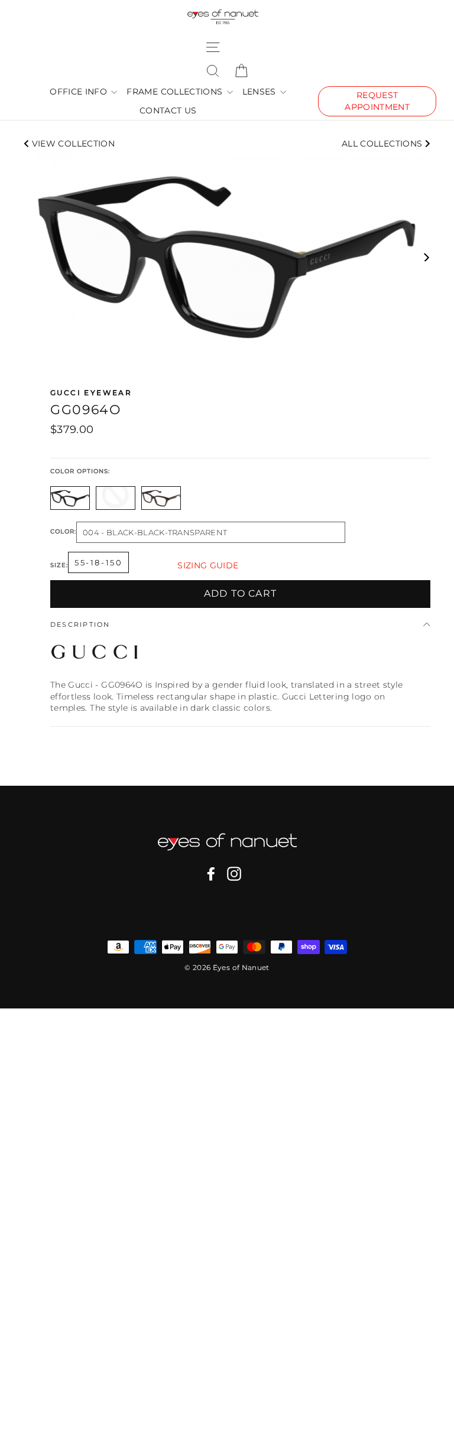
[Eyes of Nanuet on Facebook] (211, 874)
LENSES (260, 91)
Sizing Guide (207, 565)
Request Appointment (377, 101)
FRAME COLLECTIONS (176, 91)
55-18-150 (98, 562)
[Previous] (28, 257)
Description (80, 624)
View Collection (72, 143)
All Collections (383, 143)
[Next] (425, 257)
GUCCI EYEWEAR (91, 392)
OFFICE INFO (79, 91)
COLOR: (63, 532)
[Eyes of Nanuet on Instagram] (234, 874)
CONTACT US (168, 110)
